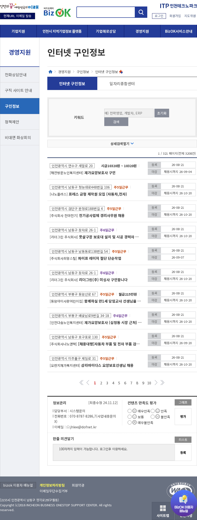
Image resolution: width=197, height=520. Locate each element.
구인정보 (12, 106)
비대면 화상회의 (18, 137)
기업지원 (18, 31)
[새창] (19, 6)
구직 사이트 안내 (18, 90)
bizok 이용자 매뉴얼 (18, 485)
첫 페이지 (81, 382)
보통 (141, 416)
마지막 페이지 (162, 382)
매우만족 (144, 411)
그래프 (183, 402)
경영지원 (142, 31)
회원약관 (78, 485)
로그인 (159, 15)
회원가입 (175, 15)
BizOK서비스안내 (178, 31)
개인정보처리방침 (52, 485)
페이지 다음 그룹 (156, 382)
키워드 (79, 117)
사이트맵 (163, 515)
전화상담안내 (15, 74)
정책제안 (12, 122)
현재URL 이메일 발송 (17, 15)
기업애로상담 (106, 31)
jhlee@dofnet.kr (83, 427)
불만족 (165, 416)
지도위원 (190, 15)
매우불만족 (145, 422)
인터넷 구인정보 (106, 71)
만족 (164, 411)
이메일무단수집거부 (54, 490)
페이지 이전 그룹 (87, 382)
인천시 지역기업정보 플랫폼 (62, 31)
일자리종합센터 (122, 83)
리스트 (183, 439)
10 (149, 382)
